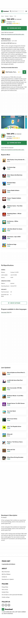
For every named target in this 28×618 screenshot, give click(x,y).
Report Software (15, 303)
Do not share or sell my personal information (12, 594)
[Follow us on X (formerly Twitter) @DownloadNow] (6, 605)
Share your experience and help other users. (12, 34)
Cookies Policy (5, 592)
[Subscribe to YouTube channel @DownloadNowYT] (9, 605)
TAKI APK (14, 19)
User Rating (9, 23)
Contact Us (4, 576)
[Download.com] (5, 11)
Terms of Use (5, 589)
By (9, 21)
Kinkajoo (5, 517)
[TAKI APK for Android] (3, 21)
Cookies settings (5, 597)
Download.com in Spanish (8, 579)
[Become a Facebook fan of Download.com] (3, 605)
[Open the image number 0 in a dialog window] (12, 122)
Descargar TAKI (5, 312)
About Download (5, 571)
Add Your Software (6, 574)
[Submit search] (10, 11)
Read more (14, 43)
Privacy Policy (5, 587)
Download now (15, 28)
